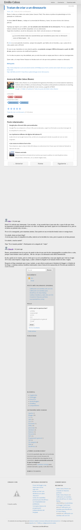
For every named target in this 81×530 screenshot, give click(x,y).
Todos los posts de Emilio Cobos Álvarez (46, 89)
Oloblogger (33, 397)
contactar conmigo (42, 464)
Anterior (18, 163)
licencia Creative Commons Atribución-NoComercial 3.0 (45, 521)
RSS (32, 278)
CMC (10, 97)
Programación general (35, 438)
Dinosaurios (13, 102)
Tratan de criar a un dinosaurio (26, 7)
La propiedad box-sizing (37, 299)
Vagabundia (33, 395)
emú (10, 43)
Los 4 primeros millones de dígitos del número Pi (25, 134)
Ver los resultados (34, 328)
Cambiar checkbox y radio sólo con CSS (41, 295)
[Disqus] (40, 191)
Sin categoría (32, 442)
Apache (30, 413)
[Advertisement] (40, 350)
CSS (33, 315)
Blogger (30, 415)
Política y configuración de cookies (46, 523)
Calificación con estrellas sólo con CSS (41, 289)
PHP (33, 321)
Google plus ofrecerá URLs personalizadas (23, 125)
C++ (29, 417)
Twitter (24, 89)
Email (32, 281)
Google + (17, 89)
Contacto (61, 2)
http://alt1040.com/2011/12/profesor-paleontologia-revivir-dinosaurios (28, 72)
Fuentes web (71, 2)
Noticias (18, 97)
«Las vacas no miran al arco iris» (20, 143)
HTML (30, 425)
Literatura (31, 430)
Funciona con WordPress (40, 526)
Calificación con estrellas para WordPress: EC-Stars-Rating (64, 499)
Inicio (53, 2)
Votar (32, 325)
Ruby (33, 311)
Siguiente (63, 163)
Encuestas (31, 423)
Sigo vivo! (35, 489)
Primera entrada (20, 152)
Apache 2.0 (32, 523)
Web (29, 444)
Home (40, 163)
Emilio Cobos (12, 2)
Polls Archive (32, 331)
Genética (24, 102)
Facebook (30, 89)
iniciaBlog (32, 403)
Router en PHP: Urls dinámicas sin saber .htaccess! (39, 493)
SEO (29, 440)
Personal (31, 434)
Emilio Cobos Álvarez (62, 488)
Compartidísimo (34, 405)
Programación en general (39, 319)
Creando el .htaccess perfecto (39, 297)
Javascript (35, 313)
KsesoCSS (33, 399)
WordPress (31, 446)
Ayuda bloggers (34, 401)
